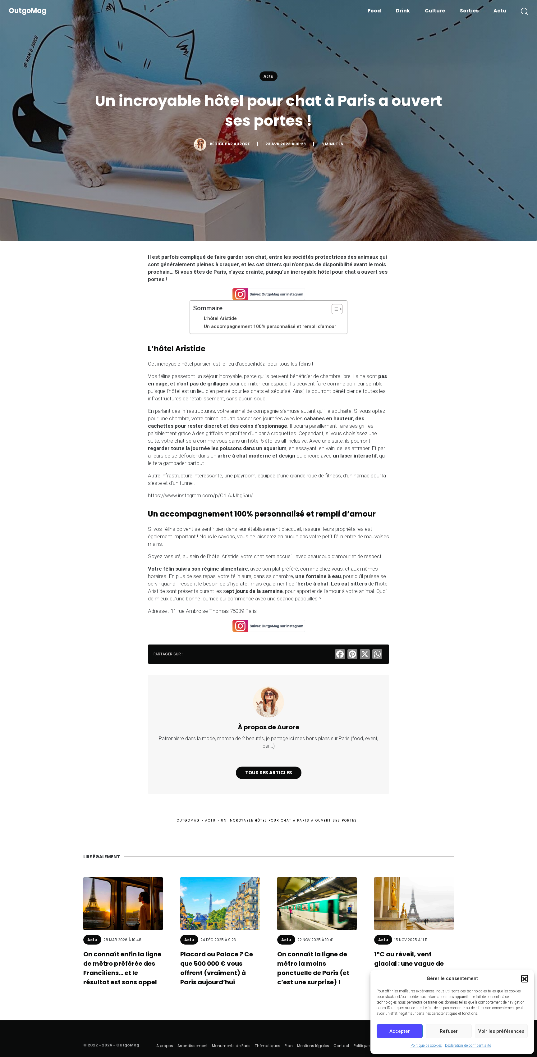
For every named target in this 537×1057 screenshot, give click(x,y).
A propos (164, 1045)
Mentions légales (313, 1045)
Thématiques (267, 1045)
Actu (499, 10)
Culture (435, 10)
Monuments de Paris (231, 1045)
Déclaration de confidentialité (468, 1045)
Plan (289, 1045)
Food (374, 10)
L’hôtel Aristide (220, 318)
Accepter (399, 1031)
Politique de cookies (426, 1045)
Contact (341, 1045)
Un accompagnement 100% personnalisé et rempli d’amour (270, 326)
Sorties (469, 10)
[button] (524, 978)
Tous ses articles (268, 772)
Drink (403, 10)
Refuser (449, 1031)
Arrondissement (192, 1045)
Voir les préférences (501, 1031)
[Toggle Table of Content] (334, 309)
